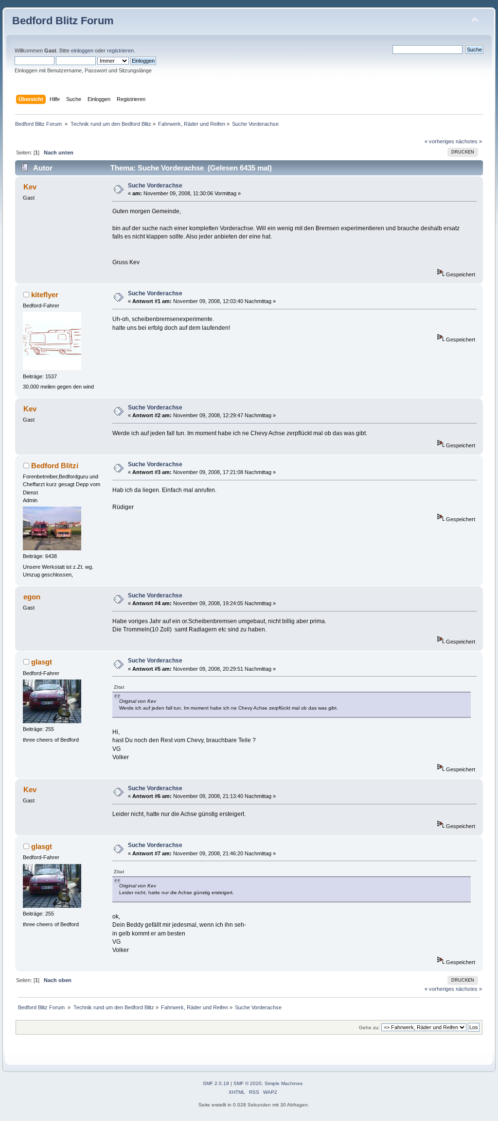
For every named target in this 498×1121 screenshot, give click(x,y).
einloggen (82, 50)
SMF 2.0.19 (216, 1083)
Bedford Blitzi (54, 465)
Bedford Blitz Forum (63, 21)
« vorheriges (439, 141)
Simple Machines (283, 1083)
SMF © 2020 (247, 1083)
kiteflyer (44, 294)
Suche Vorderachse (155, 185)
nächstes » (469, 141)
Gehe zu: (369, 1027)
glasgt (41, 662)
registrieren (120, 50)
